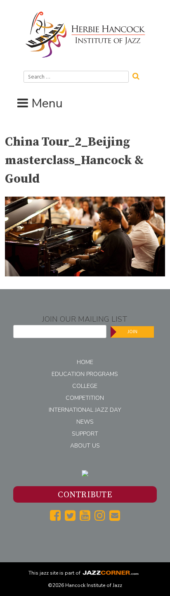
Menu (47, 103)
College (84, 386)
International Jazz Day (85, 410)
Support (85, 434)
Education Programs (85, 374)
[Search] (138, 75)
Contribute (85, 495)
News (85, 422)
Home (85, 362)
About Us (85, 446)
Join (132, 332)
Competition (85, 398)
